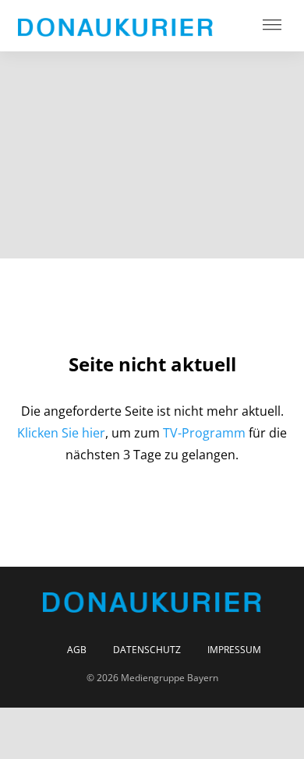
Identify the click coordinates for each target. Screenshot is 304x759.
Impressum (234, 650)
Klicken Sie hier (61, 432)
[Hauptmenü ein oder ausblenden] (272, 26)
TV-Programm (204, 432)
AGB (77, 650)
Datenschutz (147, 650)
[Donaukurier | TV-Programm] (115, 26)
